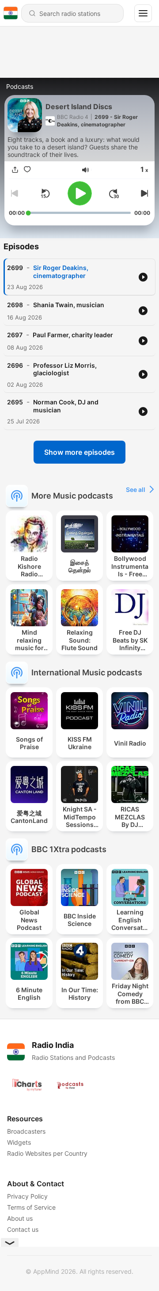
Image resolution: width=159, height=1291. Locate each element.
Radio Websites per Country (47, 1153)
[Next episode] (143, 194)
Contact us (22, 1229)
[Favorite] (27, 170)
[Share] (15, 170)
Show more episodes (79, 452)
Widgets (19, 1142)
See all (135, 489)
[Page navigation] (143, 13)
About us (20, 1218)
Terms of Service (31, 1207)
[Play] (80, 193)
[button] (85, 170)
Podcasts (19, 86)
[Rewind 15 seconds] (45, 194)
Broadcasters (26, 1131)
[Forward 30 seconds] (114, 194)
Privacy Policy (27, 1196)
